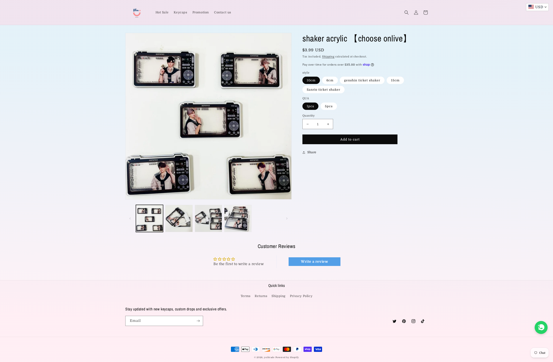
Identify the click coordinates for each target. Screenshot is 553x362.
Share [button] (311, 152)
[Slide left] (130, 218)
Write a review (314, 262)
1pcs (310, 106)
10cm (311, 80)
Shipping (328, 56)
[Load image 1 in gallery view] (149, 218)
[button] (406, 12)
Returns (261, 296)
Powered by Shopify (287, 357)
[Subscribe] (198, 321)
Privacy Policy (301, 296)
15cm (395, 80)
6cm (330, 80)
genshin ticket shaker (362, 80)
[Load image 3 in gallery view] (208, 218)
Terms (246, 296)
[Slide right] (287, 218)
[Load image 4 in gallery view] (237, 218)
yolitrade (269, 357)
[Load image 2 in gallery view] (178, 218)
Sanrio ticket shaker (323, 89)
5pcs (329, 106)
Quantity (308, 115)
